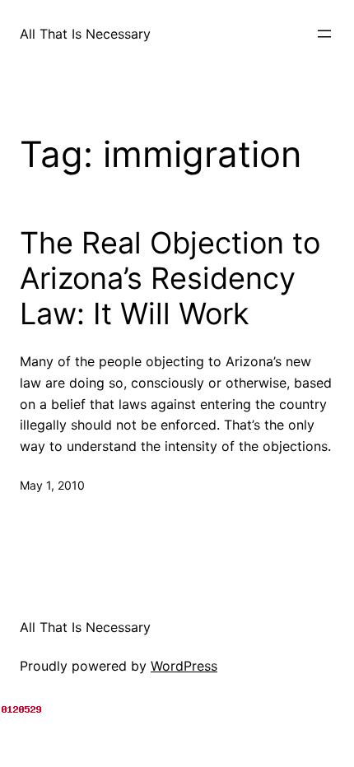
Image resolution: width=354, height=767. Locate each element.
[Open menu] (324, 34)
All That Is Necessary (85, 34)
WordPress (184, 666)
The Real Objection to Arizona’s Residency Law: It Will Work (170, 278)
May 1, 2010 (52, 485)
